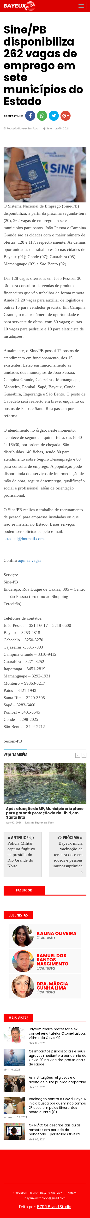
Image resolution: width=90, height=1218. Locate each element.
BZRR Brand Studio (54, 1206)
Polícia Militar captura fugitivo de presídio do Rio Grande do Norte (21, 854)
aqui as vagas (29, 560)
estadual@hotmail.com (24, 538)
